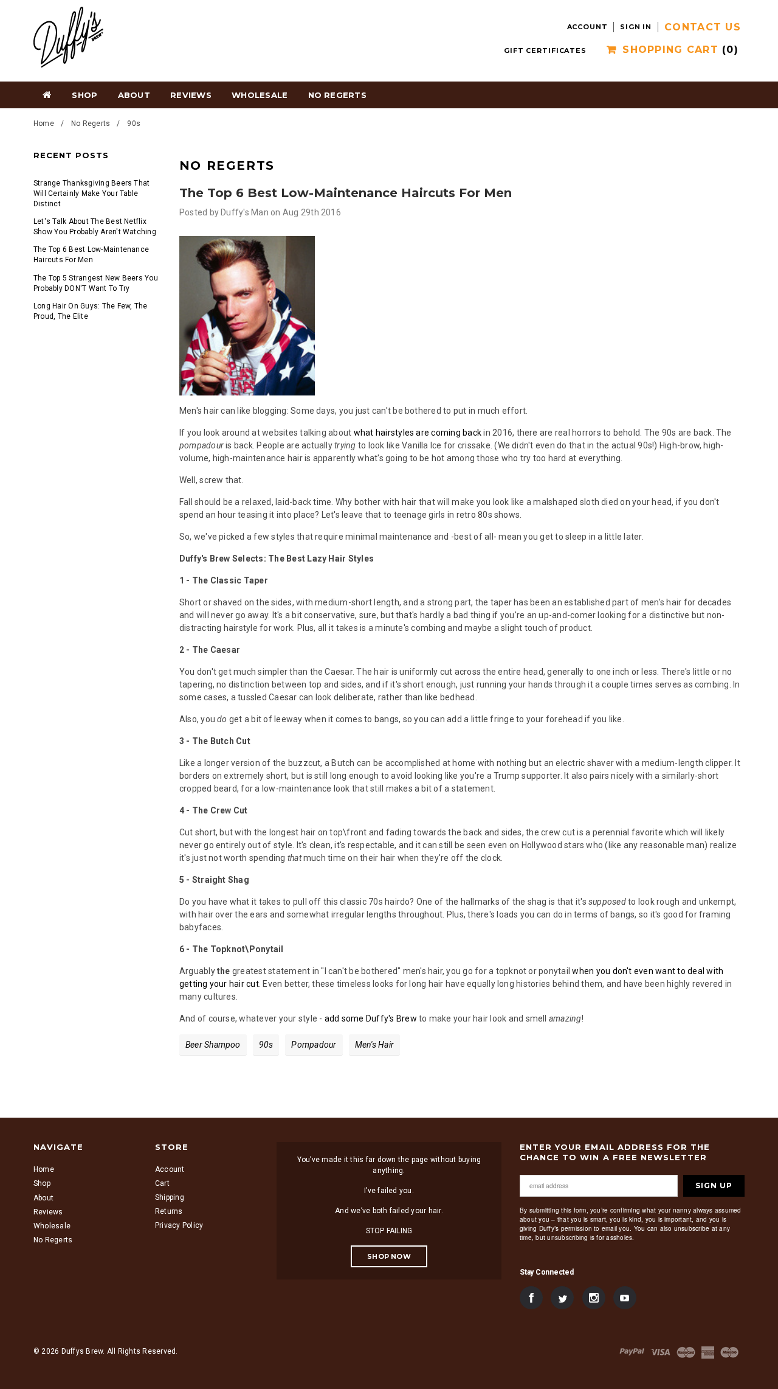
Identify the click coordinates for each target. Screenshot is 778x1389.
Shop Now (389, 1256)
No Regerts (90, 123)
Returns (169, 1212)
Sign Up (713, 1185)
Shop (84, 95)
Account (587, 27)
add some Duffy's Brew (371, 1018)
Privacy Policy (179, 1226)
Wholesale (52, 1226)
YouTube (624, 1298)
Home (47, 94)
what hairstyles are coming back (417, 432)
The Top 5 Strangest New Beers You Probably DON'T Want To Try (95, 283)
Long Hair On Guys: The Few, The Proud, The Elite (90, 311)
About (43, 1198)
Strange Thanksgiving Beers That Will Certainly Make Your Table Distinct (91, 193)
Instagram (593, 1298)
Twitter (562, 1298)
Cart (162, 1183)
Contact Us (702, 27)
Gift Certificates (545, 50)
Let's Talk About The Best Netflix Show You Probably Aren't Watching (94, 226)
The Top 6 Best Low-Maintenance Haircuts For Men (91, 254)
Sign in (636, 27)
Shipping (169, 1198)
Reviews (48, 1212)
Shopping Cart (680, 49)
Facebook (531, 1298)
